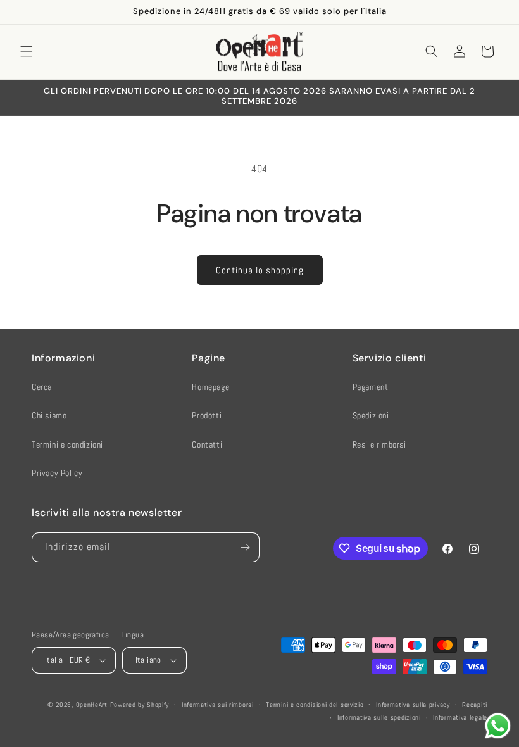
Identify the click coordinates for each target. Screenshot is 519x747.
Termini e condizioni (67, 444)
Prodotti (207, 415)
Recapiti (474, 704)
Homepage (210, 386)
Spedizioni (371, 415)
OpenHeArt (92, 704)
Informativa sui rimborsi (218, 704)
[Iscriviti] (245, 547)
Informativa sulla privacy (413, 704)
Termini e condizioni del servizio (314, 704)
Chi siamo (49, 415)
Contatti (207, 444)
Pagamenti (372, 386)
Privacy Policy (57, 473)
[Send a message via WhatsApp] (498, 726)
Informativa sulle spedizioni (379, 717)
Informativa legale (460, 717)
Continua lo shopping (260, 270)
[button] (27, 51)
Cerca (42, 386)
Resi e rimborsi (379, 444)
